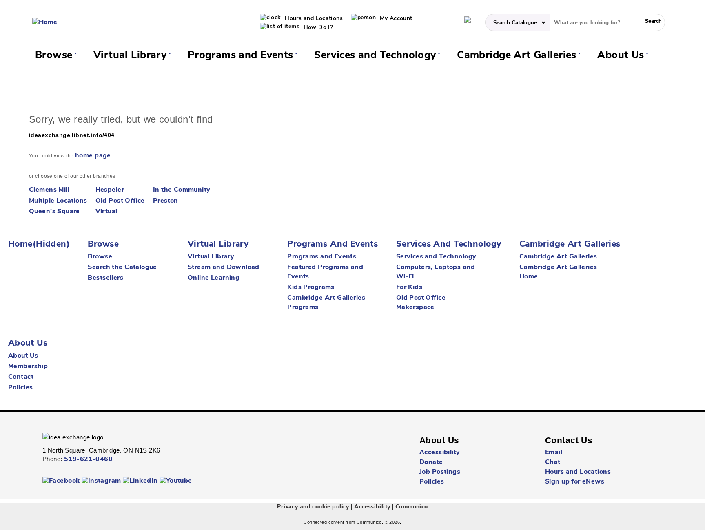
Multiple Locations (58, 201)
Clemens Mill (49, 190)
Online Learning (213, 278)
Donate (431, 462)
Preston (165, 201)
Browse (55, 56)
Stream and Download (223, 267)
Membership (28, 366)
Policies (20, 387)
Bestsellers (105, 278)
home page (93, 155)
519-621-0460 (88, 459)
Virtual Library (131, 56)
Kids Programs (310, 287)
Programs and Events (242, 56)
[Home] (45, 22)
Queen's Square (54, 211)
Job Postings (439, 472)
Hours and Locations (313, 18)
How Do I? (317, 27)
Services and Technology (376, 56)
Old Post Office (120, 201)
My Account (395, 18)
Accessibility (439, 452)
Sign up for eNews (574, 482)
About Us (622, 56)
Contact (20, 377)
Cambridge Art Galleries (518, 56)
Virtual (106, 211)
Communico (411, 507)
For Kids (409, 287)
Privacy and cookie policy (313, 507)
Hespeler (109, 190)
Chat (553, 462)
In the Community (182, 190)
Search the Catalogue (122, 267)
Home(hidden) (39, 244)
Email (553, 452)
